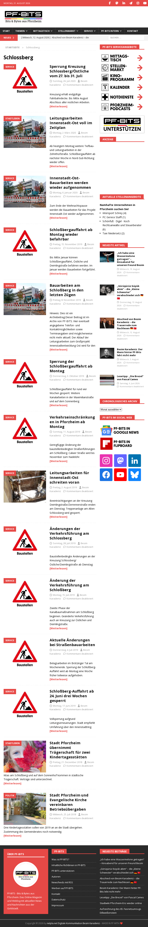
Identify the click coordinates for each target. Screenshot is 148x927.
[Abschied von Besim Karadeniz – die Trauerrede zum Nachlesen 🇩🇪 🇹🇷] (107, 323)
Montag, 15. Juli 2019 (64, 595)
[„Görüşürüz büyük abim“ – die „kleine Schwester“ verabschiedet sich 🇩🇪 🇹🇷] (107, 290)
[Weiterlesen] (58, 106)
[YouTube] (145, 3)
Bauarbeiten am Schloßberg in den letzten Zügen (67, 290)
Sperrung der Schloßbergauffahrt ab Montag (71, 366)
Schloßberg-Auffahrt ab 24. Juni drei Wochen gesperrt (72, 696)
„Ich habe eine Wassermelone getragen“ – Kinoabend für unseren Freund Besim (130, 259)
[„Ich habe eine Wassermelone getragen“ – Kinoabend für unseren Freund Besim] (107, 256)
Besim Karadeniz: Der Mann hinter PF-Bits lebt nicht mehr (130, 352)
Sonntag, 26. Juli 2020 (64, 81)
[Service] (25, 80)
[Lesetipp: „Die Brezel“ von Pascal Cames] (107, 380)
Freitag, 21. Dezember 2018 (67, 762)
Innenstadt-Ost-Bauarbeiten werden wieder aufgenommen (70, 183)
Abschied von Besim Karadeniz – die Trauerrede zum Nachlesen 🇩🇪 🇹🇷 (129, 323)
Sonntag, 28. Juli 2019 (64, 543)
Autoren (56, 876)
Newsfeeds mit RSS (62, 882)
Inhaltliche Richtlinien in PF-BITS (69, 865)
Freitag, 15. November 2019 (67, 244)
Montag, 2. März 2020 (64, 132)
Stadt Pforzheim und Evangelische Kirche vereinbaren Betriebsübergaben (69, 802)
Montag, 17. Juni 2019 (64, 705)
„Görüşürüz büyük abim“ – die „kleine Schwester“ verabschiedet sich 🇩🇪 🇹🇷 (130, 292)
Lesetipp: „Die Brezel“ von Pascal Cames (130, 378)
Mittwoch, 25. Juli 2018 (64, 814)
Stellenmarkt (66, 31)
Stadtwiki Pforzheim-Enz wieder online (121, 903)
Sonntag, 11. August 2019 (66, 431)
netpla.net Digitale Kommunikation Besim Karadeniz (73, 923)
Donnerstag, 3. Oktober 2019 (68, 376)
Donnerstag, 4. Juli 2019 (65, 650)
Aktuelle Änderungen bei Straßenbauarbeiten (72, 642)
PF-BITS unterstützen (63, 870)
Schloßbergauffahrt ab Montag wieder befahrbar (71, 234)
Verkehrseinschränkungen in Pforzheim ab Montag (72, 422)
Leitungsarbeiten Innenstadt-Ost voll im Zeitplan (71, 123)
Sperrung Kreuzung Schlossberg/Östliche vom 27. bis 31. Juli (69, 71)
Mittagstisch (41, 31)
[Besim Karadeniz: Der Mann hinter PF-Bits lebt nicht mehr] (107, 353)
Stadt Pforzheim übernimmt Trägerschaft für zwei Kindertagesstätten (70, 749)
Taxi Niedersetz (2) (114, 233)
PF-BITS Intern (110, 31)
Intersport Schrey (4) (114, 213)
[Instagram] (138, 3)
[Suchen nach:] (126, 37)
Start (6, 31)
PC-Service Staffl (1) (114, 217)
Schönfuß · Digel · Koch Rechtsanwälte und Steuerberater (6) (122, 225)
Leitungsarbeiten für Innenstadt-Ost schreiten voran (69, 477)
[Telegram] (131, 3)
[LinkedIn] (124, 3)
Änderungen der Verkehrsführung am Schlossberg (69, 533)
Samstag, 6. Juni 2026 (130, 383)
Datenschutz (59, 899)
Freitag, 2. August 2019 (65, 487)
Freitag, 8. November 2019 (67, 300)
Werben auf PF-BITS (62, 888)
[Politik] (25, 809)
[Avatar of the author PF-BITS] (26, 883)
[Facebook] (109, 3)
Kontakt (132, 31)
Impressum (58, 905)
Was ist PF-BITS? (60, 859)
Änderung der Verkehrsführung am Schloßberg (69, 585)
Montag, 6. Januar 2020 (65, 192)
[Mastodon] (117, 3)
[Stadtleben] (25, 132)
